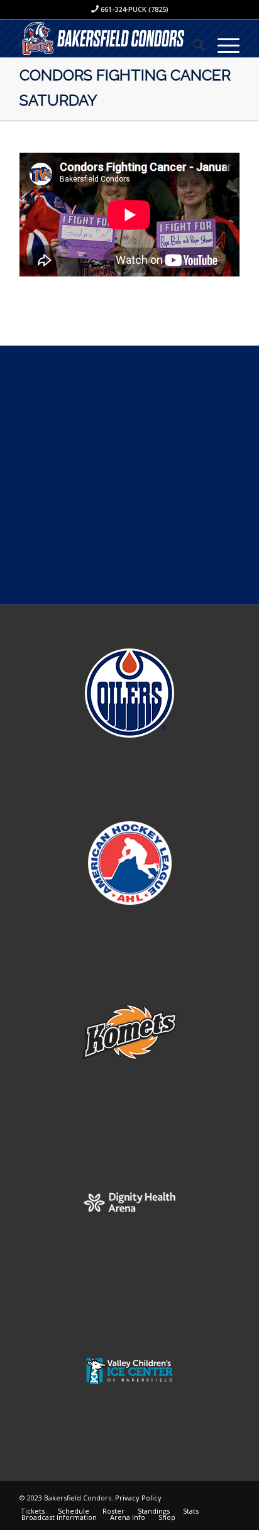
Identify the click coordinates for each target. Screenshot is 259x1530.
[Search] (192, 44)
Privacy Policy (138, 1497)
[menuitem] (192, 44)
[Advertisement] (129, 475)
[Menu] (222, 44)
